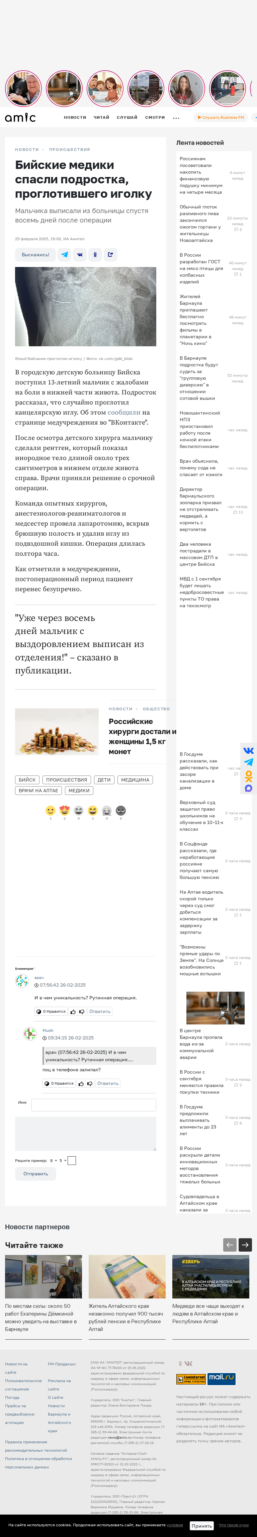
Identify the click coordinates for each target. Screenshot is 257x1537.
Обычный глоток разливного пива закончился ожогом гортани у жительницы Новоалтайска (200, 223)
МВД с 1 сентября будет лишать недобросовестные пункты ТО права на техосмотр (202, 592)
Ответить (99, 1011)
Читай (101, 117)
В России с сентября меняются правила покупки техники (202, 1082)
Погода (12, 1397)
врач (39, 977)
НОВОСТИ (27, 149)
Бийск (27, 780)
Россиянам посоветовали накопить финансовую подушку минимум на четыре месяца (201, 175)
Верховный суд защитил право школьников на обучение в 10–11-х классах (202, 815)
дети (104, 780)
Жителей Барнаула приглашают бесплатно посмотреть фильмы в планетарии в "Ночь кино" (195, 319)
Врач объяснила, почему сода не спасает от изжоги (201, 467)
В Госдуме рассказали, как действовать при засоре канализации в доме (199, 770)
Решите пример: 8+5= (41, 1160)
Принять (202, 1526)
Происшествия (70, 149)
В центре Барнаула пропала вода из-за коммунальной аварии (201, 1043)
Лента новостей (200, 142)
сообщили (124, 413)
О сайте (55, 1397)
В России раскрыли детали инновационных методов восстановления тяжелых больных (200, 1164)
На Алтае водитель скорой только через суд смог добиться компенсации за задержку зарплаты (201, 912)
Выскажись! (35, 254)
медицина (135, 780)
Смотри (155, 117)
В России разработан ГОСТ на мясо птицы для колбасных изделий (201, 268)
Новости (75, 117)
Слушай (127, 117)
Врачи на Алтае (38, 790)
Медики (79, 790)
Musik (48, 1030)
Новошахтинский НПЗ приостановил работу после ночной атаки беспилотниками (200, 429)
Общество (156, 709)
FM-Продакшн (62, 1363)
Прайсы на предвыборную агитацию (19, 1414)
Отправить (35, 1173)
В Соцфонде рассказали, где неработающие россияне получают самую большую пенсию (199, 860)
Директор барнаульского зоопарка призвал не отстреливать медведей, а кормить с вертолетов (201, 509)
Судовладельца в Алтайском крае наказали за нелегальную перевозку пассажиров (199, 1213)
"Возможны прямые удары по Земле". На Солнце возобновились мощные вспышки (202, 960)
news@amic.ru (120, 1437)
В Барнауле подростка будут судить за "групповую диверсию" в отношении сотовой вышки (199, 378)
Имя (22, 1102)
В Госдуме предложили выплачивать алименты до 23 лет (198, 1120)
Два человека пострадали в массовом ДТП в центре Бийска (199, 554)
